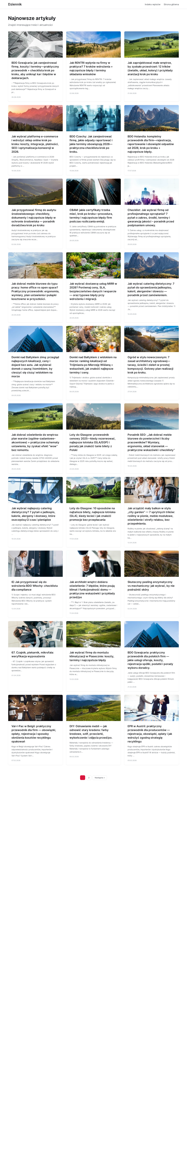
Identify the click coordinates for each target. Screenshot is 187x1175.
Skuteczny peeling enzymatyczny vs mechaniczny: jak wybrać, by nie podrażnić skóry (151, 585)
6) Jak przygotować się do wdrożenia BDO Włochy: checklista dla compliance (34, 585)
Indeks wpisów (152, 4)
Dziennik (15, 4)
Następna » (100, 778)
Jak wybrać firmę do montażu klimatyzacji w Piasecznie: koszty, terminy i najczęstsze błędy (92, 656)
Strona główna (171, 4)
